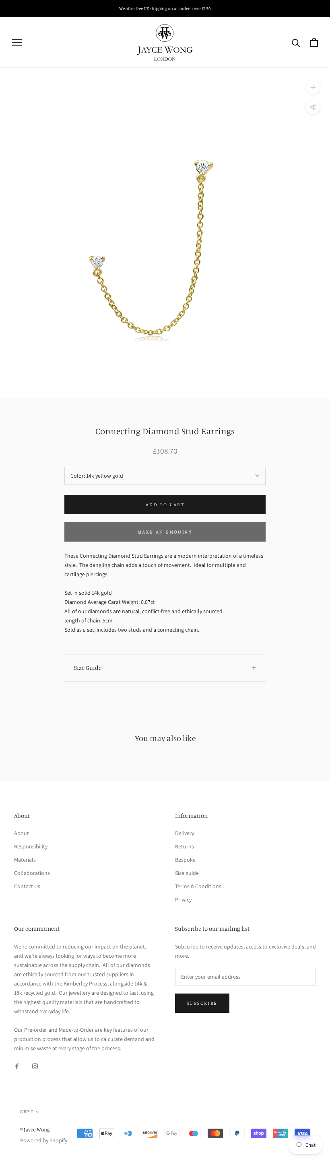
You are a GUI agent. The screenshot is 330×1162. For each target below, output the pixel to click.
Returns (184, 846)
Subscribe (202, 1003)
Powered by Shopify (43, 1140)
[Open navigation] (17, 42)
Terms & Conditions (198, 886)
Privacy (183, 899)
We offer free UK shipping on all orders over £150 (165, 8)
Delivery (184, 833)
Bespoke (185, 859)
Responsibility (30, 846)
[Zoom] (313, 87)
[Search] (296, 42)
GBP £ (26, 1111)
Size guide (187, 873)
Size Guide (87, 667)
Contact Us (27, 886)
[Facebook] (17, 1065)
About (21, 833)
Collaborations (32, 873)
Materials (25, 859)
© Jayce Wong (35, 1129)
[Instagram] (35, 1065)
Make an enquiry (165, 532)
